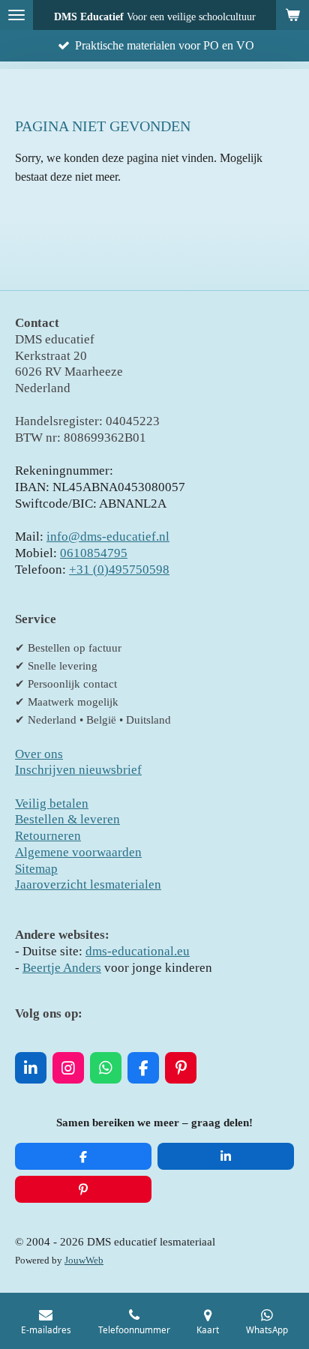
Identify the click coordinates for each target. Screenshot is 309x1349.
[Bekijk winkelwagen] (292, 15)
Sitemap (36, 869)
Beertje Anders (61, 968)
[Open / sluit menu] (16, 15)
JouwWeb (84, 1260)
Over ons (39, 754)
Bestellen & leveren (67, 819)
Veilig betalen (51, 803)
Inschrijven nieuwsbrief (78, 770)
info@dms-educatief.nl (108, 536)
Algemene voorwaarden (78, 852)
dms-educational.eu (138, 951)
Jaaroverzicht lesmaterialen (88, 884)
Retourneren (48, 836)
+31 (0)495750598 (119, 569)
